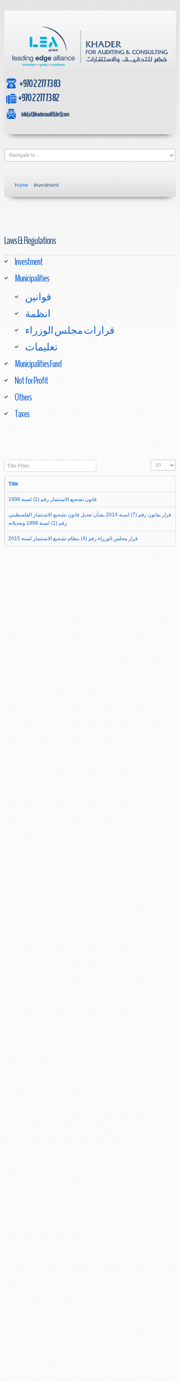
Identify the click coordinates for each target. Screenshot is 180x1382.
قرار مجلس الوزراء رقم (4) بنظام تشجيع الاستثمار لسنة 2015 (73, 538)
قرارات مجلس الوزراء (69, 330)
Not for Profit (31, 380)
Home (21, 185)
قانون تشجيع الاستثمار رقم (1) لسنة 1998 (52, 499)
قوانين (38, 297)
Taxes (22, 414)
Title (13, 484)
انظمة (38, 313)
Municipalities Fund (38, 363)
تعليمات (41, 347)
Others (23, 397)
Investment (29, 261)
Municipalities (32, 278)
